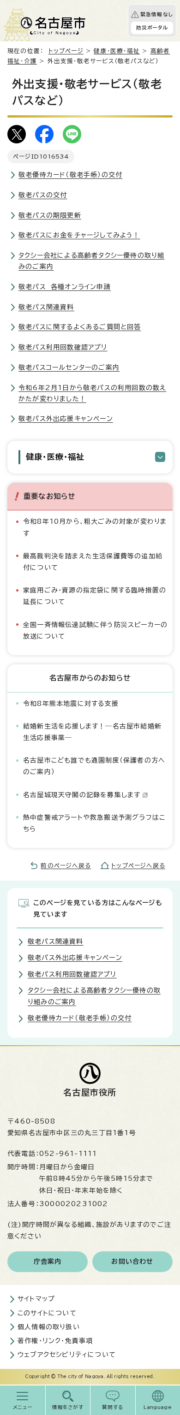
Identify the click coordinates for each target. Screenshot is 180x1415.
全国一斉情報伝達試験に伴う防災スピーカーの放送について (95, 630)
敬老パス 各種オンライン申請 (64, 287)
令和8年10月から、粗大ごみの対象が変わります (95, 527)
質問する (113, 1407)
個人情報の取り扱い (49, 1327)
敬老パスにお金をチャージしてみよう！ (79, 235)
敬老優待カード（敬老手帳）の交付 (70, 175)
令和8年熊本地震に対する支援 (71, 703)
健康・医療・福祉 (117, 51)
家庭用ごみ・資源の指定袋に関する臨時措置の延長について (94, 596)
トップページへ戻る (138, 866)
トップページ (66, 51)
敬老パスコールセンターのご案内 (69, 367)
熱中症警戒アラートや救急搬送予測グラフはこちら (94, 823)
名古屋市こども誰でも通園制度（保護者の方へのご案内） (94, 766)
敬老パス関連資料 (46, 307)
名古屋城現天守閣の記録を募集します (81, 795)
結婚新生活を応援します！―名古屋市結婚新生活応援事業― (92, 732)
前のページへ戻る (66, 866)
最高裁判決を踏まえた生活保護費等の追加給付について (92, 562)
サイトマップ (36, 1299)
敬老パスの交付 (42, 195)
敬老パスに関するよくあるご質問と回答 (79, 327)
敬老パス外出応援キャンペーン (65, 418)
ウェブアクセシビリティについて (67, 1354)
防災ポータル (152, 27)
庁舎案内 (48, 1261)
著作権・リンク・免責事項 (55, 1341)
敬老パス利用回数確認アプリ (63, 347)
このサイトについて (47, 1313)
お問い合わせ (132, 1261)
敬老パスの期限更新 (49, 215)
